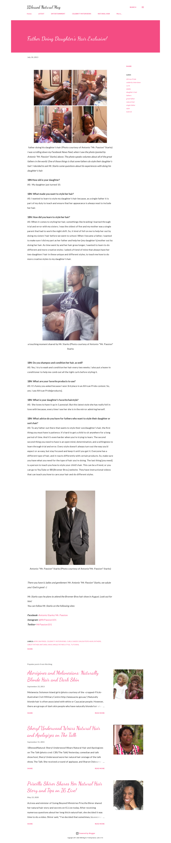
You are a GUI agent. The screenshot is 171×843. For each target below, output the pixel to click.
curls (128, 86)
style (128, 108)
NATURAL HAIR (104, 14)
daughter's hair (131, 92)
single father (130, 105)
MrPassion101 (44, 624)
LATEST (41, 14)
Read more (100, 713)
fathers (128, 95)
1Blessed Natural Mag (43, 7)
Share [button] (129, 66)
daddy (128, 89)
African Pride (131, 79)
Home (29, 14)
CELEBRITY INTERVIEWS (81, 14)
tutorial (129, 112)
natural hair (130, 102)
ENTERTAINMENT (58, 14)
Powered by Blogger (87, 833)
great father (130, 99)
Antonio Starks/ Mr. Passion (53, 615)
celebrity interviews (133, 82)
